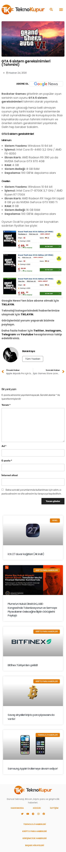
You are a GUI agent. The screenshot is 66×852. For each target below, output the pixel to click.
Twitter (38, 330)
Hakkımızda (17, 808)
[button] (51, 9)
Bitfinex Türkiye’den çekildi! (23, 665)
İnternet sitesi (10, 475)
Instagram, (53, 330)
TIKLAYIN (8, 304)
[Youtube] (27, 814)
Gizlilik (37, 808)
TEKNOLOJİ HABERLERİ (34, 824)
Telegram (9, 334)
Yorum (6, 405)
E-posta (7, 460)
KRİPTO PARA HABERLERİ (34, 831)
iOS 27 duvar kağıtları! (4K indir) (26, 554)
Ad (4, 446)
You (23, 334)
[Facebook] (43, 814)
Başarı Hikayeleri (34, 845)
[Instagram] (38, 814)
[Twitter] (22, 814)
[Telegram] (33, 814)
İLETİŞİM (54, 808)
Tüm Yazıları (32, 359)
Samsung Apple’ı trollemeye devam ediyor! (33, 768)
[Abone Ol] (46, 83)
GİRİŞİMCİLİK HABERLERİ (34, 838)
